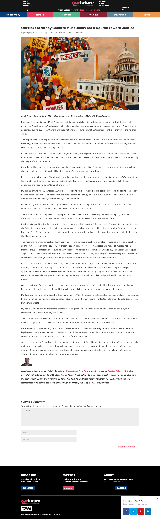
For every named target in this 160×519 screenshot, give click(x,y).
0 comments (78, 33)
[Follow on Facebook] (23, 10)
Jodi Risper (27, 33)
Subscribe (104, 5)
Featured (69, 33)
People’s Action (115, 371)
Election (62, 33)
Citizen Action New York (77, 371)
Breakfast (28, 5)
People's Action (118, 481)
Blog (45, 33)
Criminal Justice (53, 33)
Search (125, 7)
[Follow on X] (27, 10)
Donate (68, 488)
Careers (121, 488)
